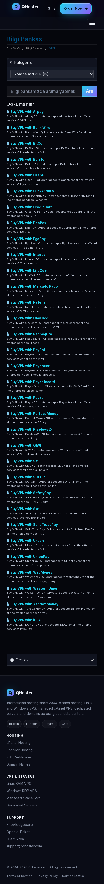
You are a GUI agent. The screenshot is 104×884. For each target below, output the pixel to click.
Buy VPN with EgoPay (28, 239)
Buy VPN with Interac (27, 255)
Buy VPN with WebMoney (31, 572)
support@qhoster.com (24, 846)
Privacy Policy (47, 876)
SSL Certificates (19, 757)
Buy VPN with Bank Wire (30, 128)
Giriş (51, 8)
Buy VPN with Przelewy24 (31, 429)
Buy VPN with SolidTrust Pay (34, 525)
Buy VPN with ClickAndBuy (32, 191)
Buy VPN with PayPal (27, 350)
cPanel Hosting (18, 743)
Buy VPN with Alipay (27, 112)
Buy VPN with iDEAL (26, 620)
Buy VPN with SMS (25, 461)
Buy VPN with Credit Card (31, 207)
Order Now (76, 8)
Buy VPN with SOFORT (28, 477)
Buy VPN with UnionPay (29, 557)
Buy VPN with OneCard (29, 318)
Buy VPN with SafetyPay (30, 493)
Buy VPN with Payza (27, 398)
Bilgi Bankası (35, 48)
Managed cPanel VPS (24, 798)
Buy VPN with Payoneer (30, 366)
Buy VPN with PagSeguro (31, 334)
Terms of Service (19, 876)
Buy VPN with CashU (27, 175)
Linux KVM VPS (19, 783)
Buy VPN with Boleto (27, 159)
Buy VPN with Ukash (27, 541)
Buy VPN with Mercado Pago (34, 286)
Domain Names (18, 764)
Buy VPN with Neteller (28, 302)
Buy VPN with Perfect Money (34, 414)
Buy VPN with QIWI (25, 445)
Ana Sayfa (14, 48)
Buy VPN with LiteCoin (28, 271)
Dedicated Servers (22, 805)
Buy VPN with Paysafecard (32, 382)
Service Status (73, 876)
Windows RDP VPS (22, 791)
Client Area (15, 839)
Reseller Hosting (20, 750)
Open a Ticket (18, 832)
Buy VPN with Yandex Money (34, 604)
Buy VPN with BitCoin (27, 143)
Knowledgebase (20, 824)
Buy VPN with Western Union (34, 588)
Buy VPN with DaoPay (28, 223)
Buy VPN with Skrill (26, 509)
